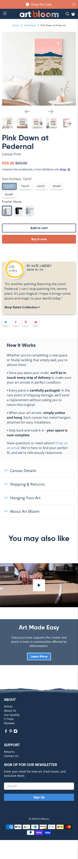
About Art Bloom (25, 511)
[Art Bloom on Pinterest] (11, 732)
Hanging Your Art (25, 497)
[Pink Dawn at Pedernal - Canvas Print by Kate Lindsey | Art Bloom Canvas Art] (39, 69)
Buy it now (39, 239)
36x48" (9, 194)
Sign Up (39, 797)
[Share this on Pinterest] (26, 322)
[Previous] (27, 112)
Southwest (30, 25)
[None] (7, 211)
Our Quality (12, 715)
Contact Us (11, 756)
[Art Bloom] (39, 14)
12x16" (9, 186)
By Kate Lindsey (39, 266)
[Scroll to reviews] (39, 158)
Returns (9, 752)
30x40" (56, 186)
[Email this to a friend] (36, 322)
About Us (10, 710)
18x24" (25, 186)
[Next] (51, 112)
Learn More (39, 656)
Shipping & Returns (27, 484)
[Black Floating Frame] (18, 210)
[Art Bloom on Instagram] (15, 732)
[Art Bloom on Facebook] (6, 732)
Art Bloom (43, 818)
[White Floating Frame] (29, 210)
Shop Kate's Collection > (22, 307)
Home (16, 25)
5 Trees (9, 719)
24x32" (41, 186)
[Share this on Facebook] (16, 322)
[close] (74, 4)
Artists (8, 706)
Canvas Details (23, 470)
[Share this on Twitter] (6, 322)
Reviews (9, 723)
